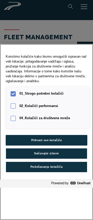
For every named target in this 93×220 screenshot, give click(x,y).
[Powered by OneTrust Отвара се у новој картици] (70, 184)
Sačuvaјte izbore (46, 153)
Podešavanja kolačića (46, 166)
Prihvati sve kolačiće (46, 140)
